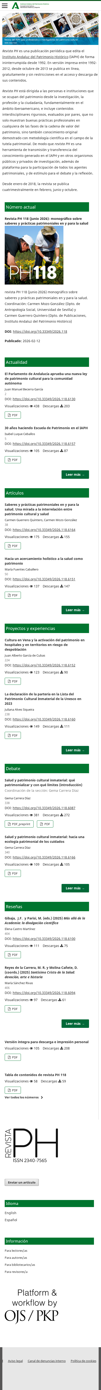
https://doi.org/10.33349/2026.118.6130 (44, 399)
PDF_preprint (20, 824)
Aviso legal (15, 1361)
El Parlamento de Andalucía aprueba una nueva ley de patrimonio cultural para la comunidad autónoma (46, 378)
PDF (14, 415)
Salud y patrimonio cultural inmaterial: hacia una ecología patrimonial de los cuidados (44, 839)
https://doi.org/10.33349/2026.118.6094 (44, 992)
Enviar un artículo (21, 1182)
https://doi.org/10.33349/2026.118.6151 (44, 579)
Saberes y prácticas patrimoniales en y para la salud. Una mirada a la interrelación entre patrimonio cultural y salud (42, 509)
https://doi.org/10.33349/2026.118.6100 (44, 938)
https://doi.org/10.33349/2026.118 (40, 331)
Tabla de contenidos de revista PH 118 (35, 1075)
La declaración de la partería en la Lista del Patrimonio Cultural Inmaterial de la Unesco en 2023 (43, 699)
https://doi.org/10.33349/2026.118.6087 (44, 808)
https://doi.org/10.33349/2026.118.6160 (44, 719)
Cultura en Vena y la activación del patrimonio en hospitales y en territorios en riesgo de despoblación (45, 645)
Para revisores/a (16, 1272)
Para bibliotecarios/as (20, 1265)
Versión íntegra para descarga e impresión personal (47, 1042)
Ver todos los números (22, 1097)
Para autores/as (16, 1257)
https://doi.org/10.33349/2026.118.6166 (44, 857)
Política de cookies (83, 1361)
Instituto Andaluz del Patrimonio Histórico (35, 57)
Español (11, 1220)
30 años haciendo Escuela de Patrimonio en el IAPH (46, 428)
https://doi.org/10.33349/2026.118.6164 (44, 529)
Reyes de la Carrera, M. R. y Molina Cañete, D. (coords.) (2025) (41, 972)
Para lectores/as (16, 1250)
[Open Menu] (4, 5)
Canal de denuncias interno (47, 1361)
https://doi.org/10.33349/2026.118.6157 (44, 443)
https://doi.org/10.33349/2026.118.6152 (44, 665)
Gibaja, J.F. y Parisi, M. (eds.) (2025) (45, 920)
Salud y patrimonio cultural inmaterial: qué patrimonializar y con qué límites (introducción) (43, 785)
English (10, 1213)
